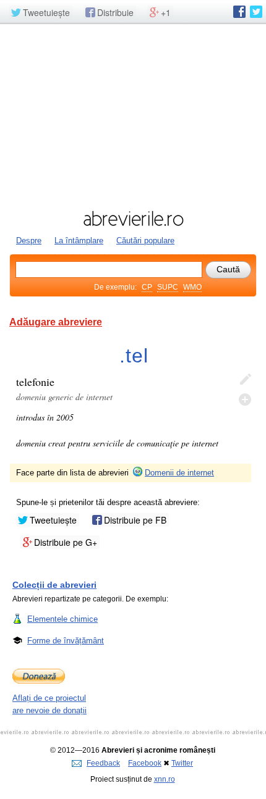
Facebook (144, 763)
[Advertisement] (133, 115)
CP (147, 287)
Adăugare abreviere (55, 322)
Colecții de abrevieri (54, 585)
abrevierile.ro (133, 219)
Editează (245, 380)
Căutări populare (145, 240)
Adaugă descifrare (245, 399)
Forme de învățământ (65, 640)
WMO (192, 287)
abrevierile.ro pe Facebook (239, 12)
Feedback (103, 763)
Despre (28, 240)
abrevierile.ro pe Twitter (256, 12)
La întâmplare (78, 240)
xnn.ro (164, 779)
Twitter (182, 763)
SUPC (167, 287)
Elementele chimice (62, 619)
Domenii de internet (179, 472)
